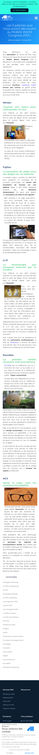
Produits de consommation (13, 636)
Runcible (7, 365)
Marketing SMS (8, 698)
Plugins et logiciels (9, 708)
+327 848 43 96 (27, 721)
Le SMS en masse (9, 613)
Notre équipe (7, 721)
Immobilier (7, 644)
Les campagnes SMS (10, 609)
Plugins (6, 629)
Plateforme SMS (9, 625)
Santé (5, 632)
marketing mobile (29, 85)
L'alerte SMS (7, 605)
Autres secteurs (9, 659)
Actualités (6, 663)
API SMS (6, 621)
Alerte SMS (6, 701)
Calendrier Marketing (11, 667)
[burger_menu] (36, 18)
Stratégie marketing (10, 582)
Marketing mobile (9, 694)
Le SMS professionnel (11, 586)
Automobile (7, 652)
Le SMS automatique (11, 617)
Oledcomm (14, 342)
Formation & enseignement (13, 640)
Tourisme (6, 648)
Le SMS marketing (10, 598)
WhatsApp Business (10, 594)
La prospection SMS (10, 602)
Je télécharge (19, 10)
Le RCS (5, 590)
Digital (5, 656)
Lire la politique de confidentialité (11, 747)
